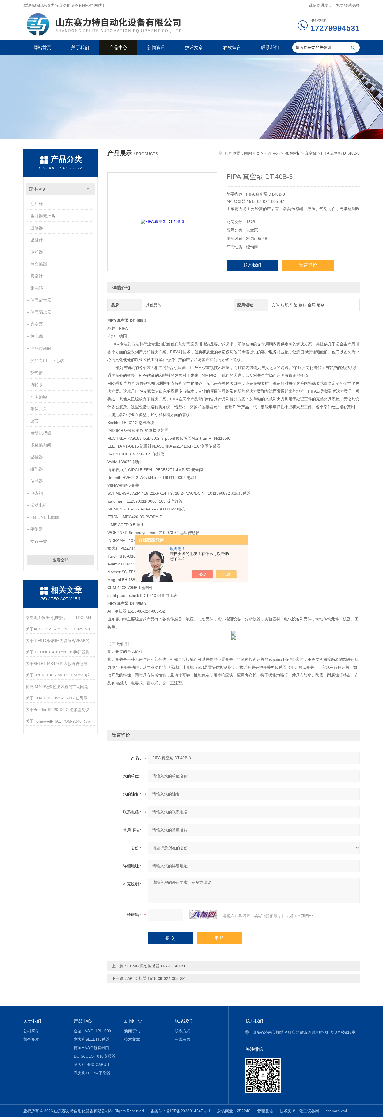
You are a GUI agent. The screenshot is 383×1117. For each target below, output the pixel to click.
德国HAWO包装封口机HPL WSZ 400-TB (95, 1047)
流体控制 (37, 189)
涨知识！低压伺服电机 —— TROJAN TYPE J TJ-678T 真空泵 (60, 617)
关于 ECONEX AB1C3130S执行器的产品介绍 (60, 652)
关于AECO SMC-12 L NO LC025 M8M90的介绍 (60, 629)
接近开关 (38, 541)
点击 (88, 189)
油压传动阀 (40, 348)
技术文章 (194, 47)
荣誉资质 (31, 1039)
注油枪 (36, 203)
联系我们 (270, 47)
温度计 (36, 239)
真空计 (36, 276)
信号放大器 (40, 300)
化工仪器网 (309, 1111)
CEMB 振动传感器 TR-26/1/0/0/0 (156, 966)
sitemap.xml (336, 1111)
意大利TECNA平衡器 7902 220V (95, 1073)
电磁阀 (36, 493)
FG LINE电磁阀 (44, 517)
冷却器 (36, 251)
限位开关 (38, 408)
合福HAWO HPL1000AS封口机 (95, 1031)
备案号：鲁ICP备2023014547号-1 (181, 1111)
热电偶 (36, 336)
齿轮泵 (36, 384)
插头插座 (38, 396)
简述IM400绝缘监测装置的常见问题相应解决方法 (60, 686)
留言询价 (308, 265)
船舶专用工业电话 (47, 360)
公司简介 (31, 1031)
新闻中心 (133, 1021)
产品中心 (118, 47)
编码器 (36, 469)
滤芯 (34, 420)
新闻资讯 (156, 47)
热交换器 (38, 264)
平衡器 (36, 529)
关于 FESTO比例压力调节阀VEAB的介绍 (60, 640)
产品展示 (272, 153)
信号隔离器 (40, 312)
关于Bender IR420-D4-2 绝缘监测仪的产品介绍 (60, 709)
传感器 (36, 481)
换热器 (36, 372)
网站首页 (42, 47)
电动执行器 (40, 432)
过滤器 (36, 227)
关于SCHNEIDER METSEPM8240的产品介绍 (60, 675)
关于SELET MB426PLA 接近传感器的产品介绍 (60, 663)
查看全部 (60, 560)
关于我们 (80, 47)
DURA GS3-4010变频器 (95, 1056)
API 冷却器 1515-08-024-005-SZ (156, 978)
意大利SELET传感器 (92, 1039)
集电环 (36, 288)
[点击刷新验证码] (203, 914)
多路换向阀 (40, 444)
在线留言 (232, 47)
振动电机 (38, 505)
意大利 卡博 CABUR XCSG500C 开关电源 (95, 1064)
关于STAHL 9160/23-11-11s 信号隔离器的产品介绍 (60, 698)
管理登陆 (265, 1111)
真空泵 (36, 324)
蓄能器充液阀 (43, 215)
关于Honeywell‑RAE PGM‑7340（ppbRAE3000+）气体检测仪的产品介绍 (60, 721)
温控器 (36, 457)
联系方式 (182, 1031)
